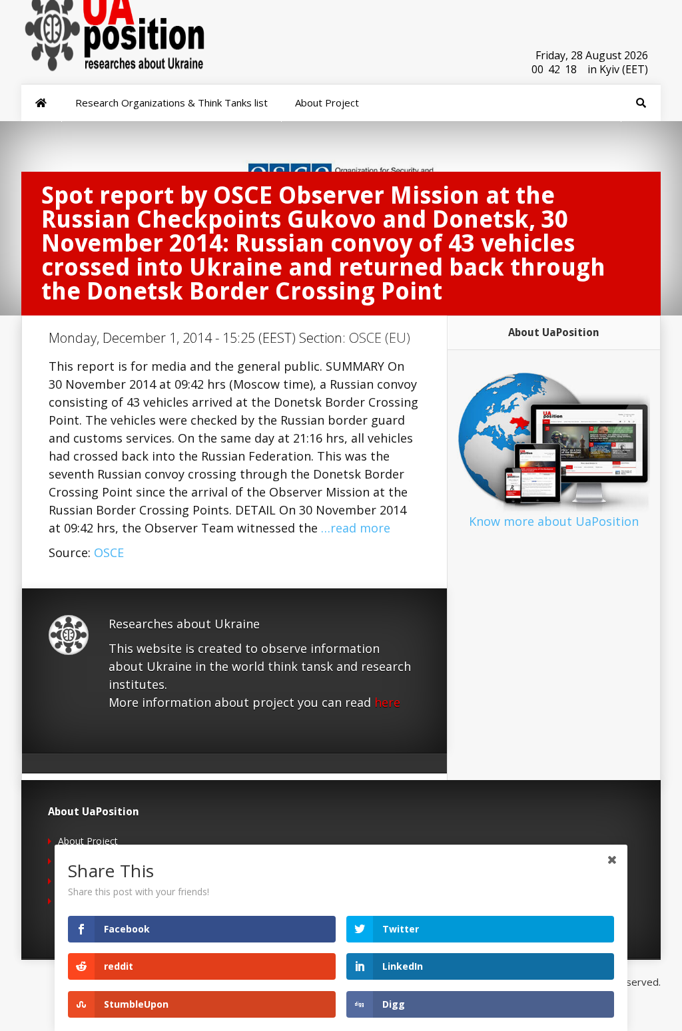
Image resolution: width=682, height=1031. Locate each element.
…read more (355, 528)
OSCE (109, 552)
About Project (88, 841)
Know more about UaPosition (554, 521)
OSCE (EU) (379, 338)
